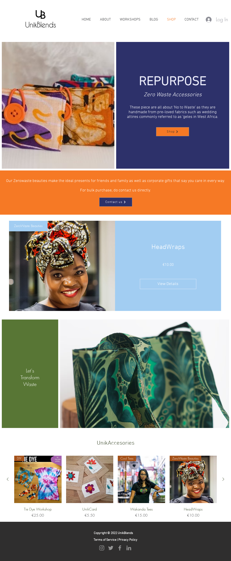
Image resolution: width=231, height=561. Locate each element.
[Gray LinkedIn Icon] (128, 548)
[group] (115, 486)
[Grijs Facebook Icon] (119, 548)
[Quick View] (89, 479)
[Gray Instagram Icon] (101, 548)
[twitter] (110, 548)
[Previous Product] (7, 479)
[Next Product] (223, 479)
